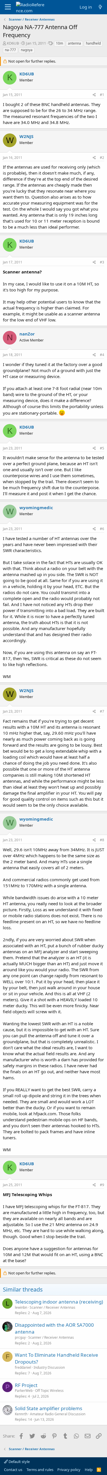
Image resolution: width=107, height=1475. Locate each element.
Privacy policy (68, 1469)
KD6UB (13, 43)
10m (59, 43)
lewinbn (21, 1307)
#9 (102, 1184)
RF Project (26, 1385)
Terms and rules (40, 1469)
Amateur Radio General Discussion (57, 1414)
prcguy (20, 1337)
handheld (93, 43)
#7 (102, 711)
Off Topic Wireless (49, 1390)
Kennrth (21, 1414)
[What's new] (100, 7)
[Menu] (8, 7)
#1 (102, 94)
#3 (102, 262)
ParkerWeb (24, 1390)
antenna (74, 43)
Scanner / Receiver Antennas (52, 1307)
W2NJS (26, 136)
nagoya (27, 49)
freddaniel (23, 1367)
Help (89, 1469)
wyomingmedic (36, 507)
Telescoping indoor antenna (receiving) (59, 1301)
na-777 (10, 49)
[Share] (94, 95)
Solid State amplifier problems (48, 1408)
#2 (102, 157)
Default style (19, 1461)
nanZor (27, 334)
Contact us (13, 1469)
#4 (102, 354)
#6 (102, 528)
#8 (102, 840)
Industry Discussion (49, 1367)
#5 (102, 448)
